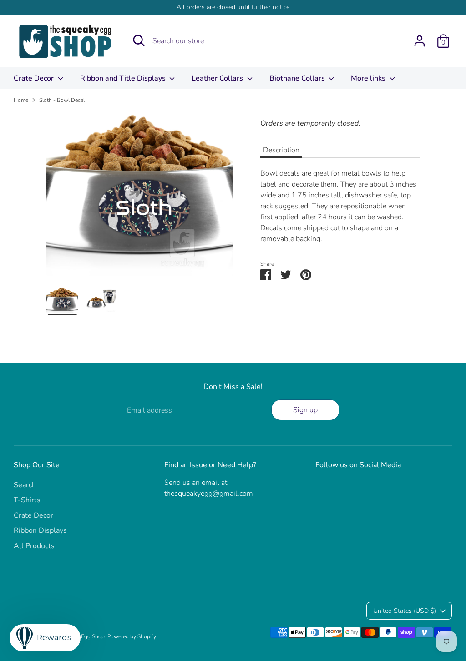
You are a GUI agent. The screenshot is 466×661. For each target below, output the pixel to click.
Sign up (305, 410)
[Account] (419, 41)
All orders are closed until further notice (233, 7)
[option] (139, 199)
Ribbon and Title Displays (123, 78)
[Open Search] (139, 40)
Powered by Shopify (131, 636)
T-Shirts (27, 500)
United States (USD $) (404, 610)
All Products (34, 546)
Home (21, 100)
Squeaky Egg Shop (82, 636)
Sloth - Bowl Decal (62, 100)
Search (25, 485)
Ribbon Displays (40, 530)
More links (369, 78)
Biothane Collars (298, 78)
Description (281, 150)
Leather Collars (218, 78)
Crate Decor (35, 78)
